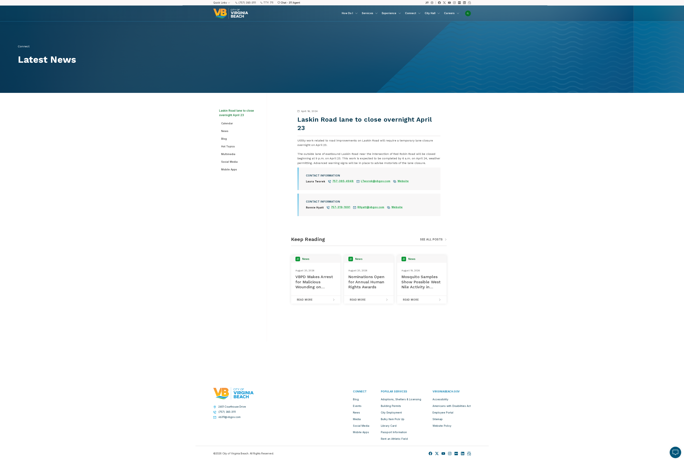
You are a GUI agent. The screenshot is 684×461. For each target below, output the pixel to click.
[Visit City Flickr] (456, 453)
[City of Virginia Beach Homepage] (230, 13)
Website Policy (442, 425)
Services (367, 13)
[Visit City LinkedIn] (462, 453)
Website (403, 181)
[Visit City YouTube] (443, 453)
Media (357, 419)
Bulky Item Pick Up (392, 419)
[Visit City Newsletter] (469, 453)
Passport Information (394, 432)
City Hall (430, 13)
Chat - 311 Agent (290, 2)
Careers (449, 13)
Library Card (389, 425)
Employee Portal (443, 412)
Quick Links (220, 2)
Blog (356, 399)
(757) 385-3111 (247, 2)
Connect (410, 13)
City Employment (391, 412)
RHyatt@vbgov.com (370, 207)
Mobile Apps (361, 432)
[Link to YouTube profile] (449, 2)
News (356, 412)
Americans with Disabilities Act (452, 405)
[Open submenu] (356, 13)
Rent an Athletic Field (394, 438)
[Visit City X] (437, 453)
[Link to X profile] (444, 2)
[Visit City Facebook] (430, 453)
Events (357, 405)
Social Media (361, 425)
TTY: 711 (268, 2)
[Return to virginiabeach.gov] (233, 393)
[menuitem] (349, 13)
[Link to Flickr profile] (459, 2)
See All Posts (431, 239)
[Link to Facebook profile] (439, 2)
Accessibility (440, 399)
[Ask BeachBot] (675, 452)
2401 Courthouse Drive (232, 406)
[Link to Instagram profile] (454, 2)
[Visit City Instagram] (450, 453)
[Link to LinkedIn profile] (464, 2)
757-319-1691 (340, 207)
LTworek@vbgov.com (375, 181)
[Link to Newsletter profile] (469, 2)
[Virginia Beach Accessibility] (433, 2)
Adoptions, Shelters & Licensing (401, 399)
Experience (389, 13)
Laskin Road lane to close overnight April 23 (236, 113)
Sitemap (438, 419)
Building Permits (391, 405)
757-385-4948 (343, 181)
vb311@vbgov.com (229, 417)
